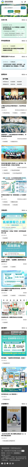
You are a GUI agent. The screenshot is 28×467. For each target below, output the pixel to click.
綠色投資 (23, 112)
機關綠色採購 (14, 201)
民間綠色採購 (6, 204)
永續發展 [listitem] (13, 81)
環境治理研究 (22, 295)
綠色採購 (15, 204)
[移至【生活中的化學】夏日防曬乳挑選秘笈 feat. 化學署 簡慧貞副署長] (14, 419)
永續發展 (13, 266)
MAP (23, 450)
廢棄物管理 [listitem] (6, 84)
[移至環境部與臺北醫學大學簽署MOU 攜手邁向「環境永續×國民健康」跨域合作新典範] (14, 160)
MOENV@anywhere (16, 448)
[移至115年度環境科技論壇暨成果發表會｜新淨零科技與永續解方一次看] (14, 283)
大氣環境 (5, 170)
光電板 (14, 13)
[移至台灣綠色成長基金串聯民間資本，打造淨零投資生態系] (14, 101)
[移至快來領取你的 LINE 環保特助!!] (14, 384)
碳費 (19, 13)
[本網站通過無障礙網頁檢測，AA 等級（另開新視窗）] (23, 463)
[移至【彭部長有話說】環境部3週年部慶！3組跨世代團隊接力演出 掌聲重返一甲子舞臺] (14, 64)
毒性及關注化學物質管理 (9, 440)
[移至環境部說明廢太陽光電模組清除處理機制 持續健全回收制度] (14, 48)
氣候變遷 (5, 141)
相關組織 (13, 61)
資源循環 (13, 46)
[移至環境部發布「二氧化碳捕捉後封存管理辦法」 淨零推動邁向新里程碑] (14, 129)
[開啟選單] (25, 2)
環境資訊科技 (6, 399)
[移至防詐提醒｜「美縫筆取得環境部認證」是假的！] (14, 348)
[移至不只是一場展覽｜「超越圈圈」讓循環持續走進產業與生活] (14, 255)
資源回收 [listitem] (13, 84)
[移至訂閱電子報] (26, 303)
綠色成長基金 (6, 112)
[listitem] (2, 463)
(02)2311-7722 (9, 453)
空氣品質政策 (6, 173)
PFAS (9, 13)
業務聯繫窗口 (17, 453)
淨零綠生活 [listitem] (6, 81)
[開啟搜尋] (22, 2)
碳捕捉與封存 (14, 141)
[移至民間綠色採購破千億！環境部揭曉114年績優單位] (14, 191)
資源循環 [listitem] (20, 81)
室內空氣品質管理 (17, 173)
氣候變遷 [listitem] (20, 84)
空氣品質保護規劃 (15, 170)
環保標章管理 (6, 363)
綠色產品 (5, 201)
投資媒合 (15, 112)
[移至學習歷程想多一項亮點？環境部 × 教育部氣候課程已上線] (14, 226)
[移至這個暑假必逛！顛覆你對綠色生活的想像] (14, 311)
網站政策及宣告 (5, 448)
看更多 (23, 20)
